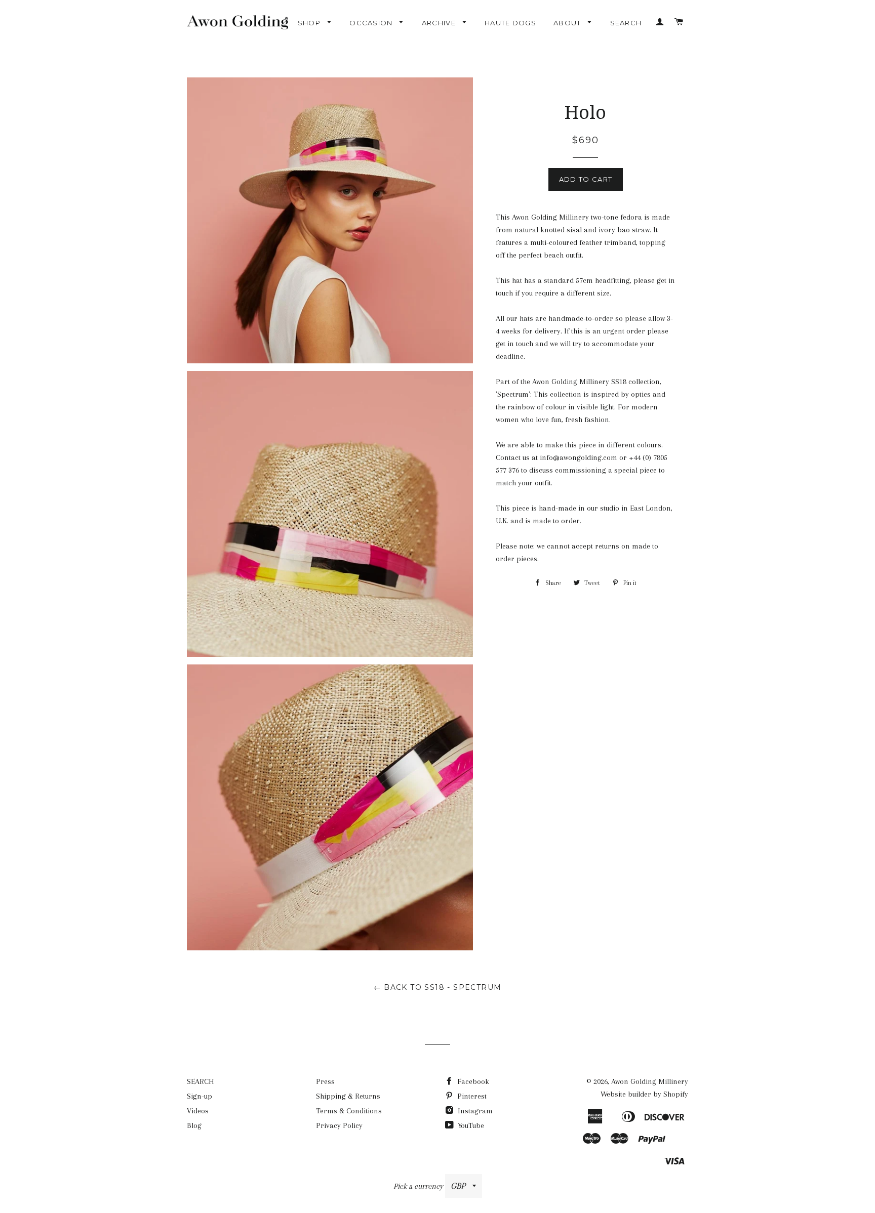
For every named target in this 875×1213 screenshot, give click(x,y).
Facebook (472, 1081)
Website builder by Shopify (644, 1094)
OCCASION (372, 23)
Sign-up (199, 1096)
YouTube (470, 1125)
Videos (198, 1110)
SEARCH (626, 23)
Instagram (474, 1110)
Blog (194, 1125)
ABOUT (568, 23)
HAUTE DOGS (510, 23)
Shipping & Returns (348, 1096)
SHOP (310, 23)
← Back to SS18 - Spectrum (438, 987)
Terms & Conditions (349, 1110)
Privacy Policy (339, 1125)
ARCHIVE (440, 23)
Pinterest (471, 1096)
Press (325, 1081)
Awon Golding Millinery (649, 1081)
